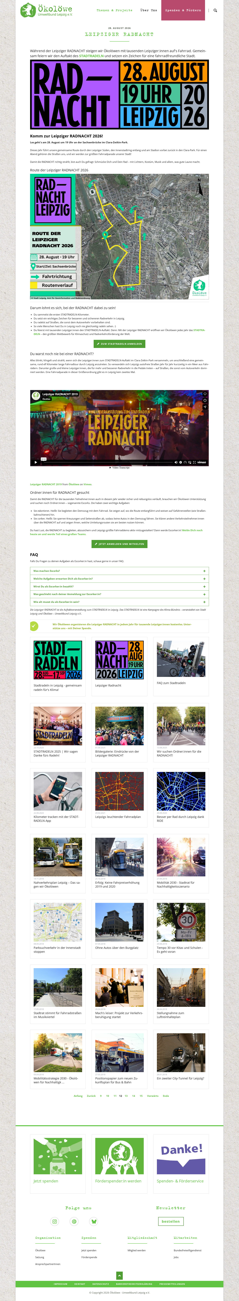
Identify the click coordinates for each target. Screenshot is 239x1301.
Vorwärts (152, 1095)
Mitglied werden (137, 1250)
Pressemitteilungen (172, 1284)
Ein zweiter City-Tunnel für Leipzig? (180, 1078)
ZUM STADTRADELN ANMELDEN (121, 343)
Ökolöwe (74, 484)
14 (133, 1095)
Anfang (78, 1095)
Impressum (60, 1284)
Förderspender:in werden (118, 1181)
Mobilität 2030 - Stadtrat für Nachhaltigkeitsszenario (175, 884)
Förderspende (89, 1257)
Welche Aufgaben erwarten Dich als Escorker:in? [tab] (63, 578)
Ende (166, 1095)
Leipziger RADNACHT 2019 (46, 484)
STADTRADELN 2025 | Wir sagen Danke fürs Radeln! (56, 753)
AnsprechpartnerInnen (47, 1264)
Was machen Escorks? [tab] (46, 570)
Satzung (39, 1257)
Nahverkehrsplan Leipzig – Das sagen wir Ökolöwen (57, 884)
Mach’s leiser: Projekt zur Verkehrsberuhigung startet (119, 1015)
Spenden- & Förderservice (180, 1181)
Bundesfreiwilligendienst (187, 1250)
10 (107, 1095)
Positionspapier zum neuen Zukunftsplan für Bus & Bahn (116, 1080)
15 (141, 1095)
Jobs (176, 1257)
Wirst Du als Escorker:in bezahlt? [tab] (53, 586)
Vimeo (87, 484)
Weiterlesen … (62, 734)
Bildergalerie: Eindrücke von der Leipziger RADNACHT (117, 753)
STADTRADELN (91, 56)
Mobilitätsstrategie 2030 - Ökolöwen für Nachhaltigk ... (56, 1080)
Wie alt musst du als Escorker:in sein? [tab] (56, 601)
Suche (215, 7)
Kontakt (79, 1284)
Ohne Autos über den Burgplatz (116, 948)
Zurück (91, 1095)
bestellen (171, 1221)
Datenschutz (101, 1284)
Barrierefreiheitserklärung (134, 1284)
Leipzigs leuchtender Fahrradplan (118, 817)
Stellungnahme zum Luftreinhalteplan (170, 1015)
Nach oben (119, 1276)
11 (115, 1095)
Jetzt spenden (46, 1181)
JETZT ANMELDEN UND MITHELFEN (121, 543)
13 (126, 1095)
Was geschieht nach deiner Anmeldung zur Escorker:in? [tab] (67, 594)
